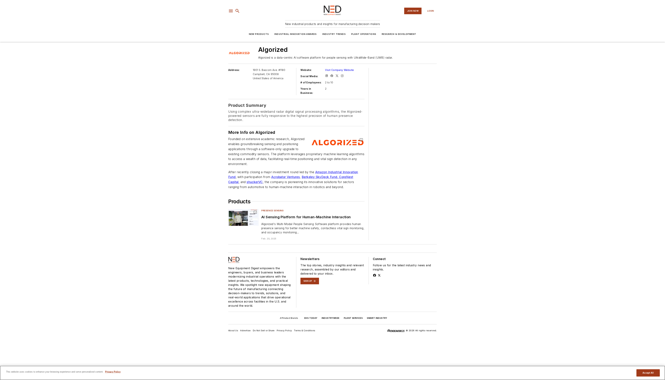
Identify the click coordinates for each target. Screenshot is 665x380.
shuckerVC (255, 182)
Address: (234, 69)
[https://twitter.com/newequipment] (379, 275)
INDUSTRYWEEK (331, 318)
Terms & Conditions (304, 330)
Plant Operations (363, 34)
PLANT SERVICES (353, 318)
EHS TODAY (310, 318)
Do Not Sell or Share (264, 330)
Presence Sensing (272, 210)
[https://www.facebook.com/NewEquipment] (374, 275)
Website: (306, 69)
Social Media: (309, 76)
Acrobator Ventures (285, 177)
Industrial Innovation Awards (295, 34)
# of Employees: (310, 82)
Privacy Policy (284, 330)
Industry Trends (334, 34)
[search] (237, 11)
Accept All (648, 373)
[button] (230, 11)
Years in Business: (306, 90)
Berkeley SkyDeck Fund (319, 177)
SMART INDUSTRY (377, 318)
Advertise (245, 330)
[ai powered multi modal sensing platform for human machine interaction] (243, 217)
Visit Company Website (339, 69)
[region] (332, 373)
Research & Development (399, 34)
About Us (233, 330)
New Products (259, 34)
